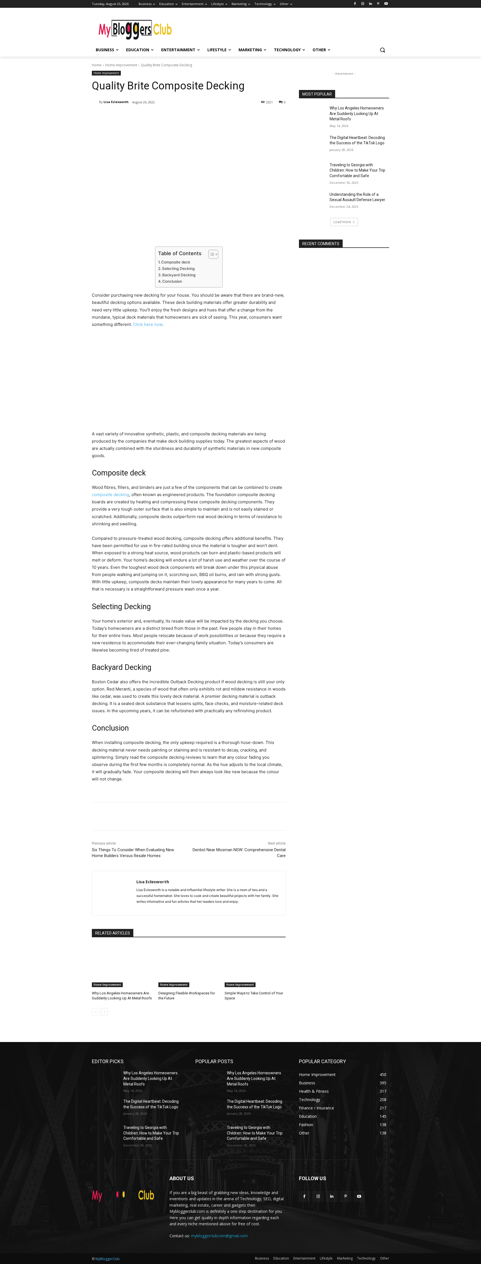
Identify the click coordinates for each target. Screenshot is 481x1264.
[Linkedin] (370, 4)
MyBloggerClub (107, 1258)
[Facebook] (355, 4)
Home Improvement (121, 65)
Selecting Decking (178, 268)
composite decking (110, 494)
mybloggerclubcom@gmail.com (219, 1235)
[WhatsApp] (170, 116)
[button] (382, 50)
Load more (342, 221)
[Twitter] (144, 116)
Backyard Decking (178, 275)
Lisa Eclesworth (116, 102)
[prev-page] (95, 1011)
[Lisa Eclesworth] (95, 102)
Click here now (147, 324)
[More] (183, 116)
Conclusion (172, 281)
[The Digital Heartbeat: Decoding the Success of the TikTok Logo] (312, 144)
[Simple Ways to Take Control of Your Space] (255, 966)
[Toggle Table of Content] (210, 254)
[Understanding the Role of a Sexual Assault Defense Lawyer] (312, 201)
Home (97, 65)
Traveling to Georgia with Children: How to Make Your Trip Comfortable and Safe (357, 170)
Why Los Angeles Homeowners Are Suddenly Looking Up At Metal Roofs (357, 113)
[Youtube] (386, 4)
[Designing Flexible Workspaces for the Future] (188, 966)
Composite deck (175, 262)
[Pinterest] (378, 4)
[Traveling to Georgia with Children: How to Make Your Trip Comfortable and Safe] (312, 171)
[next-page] (104, 1011)
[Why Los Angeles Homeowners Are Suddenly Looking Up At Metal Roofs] (122, 966)
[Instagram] (363, 4)
